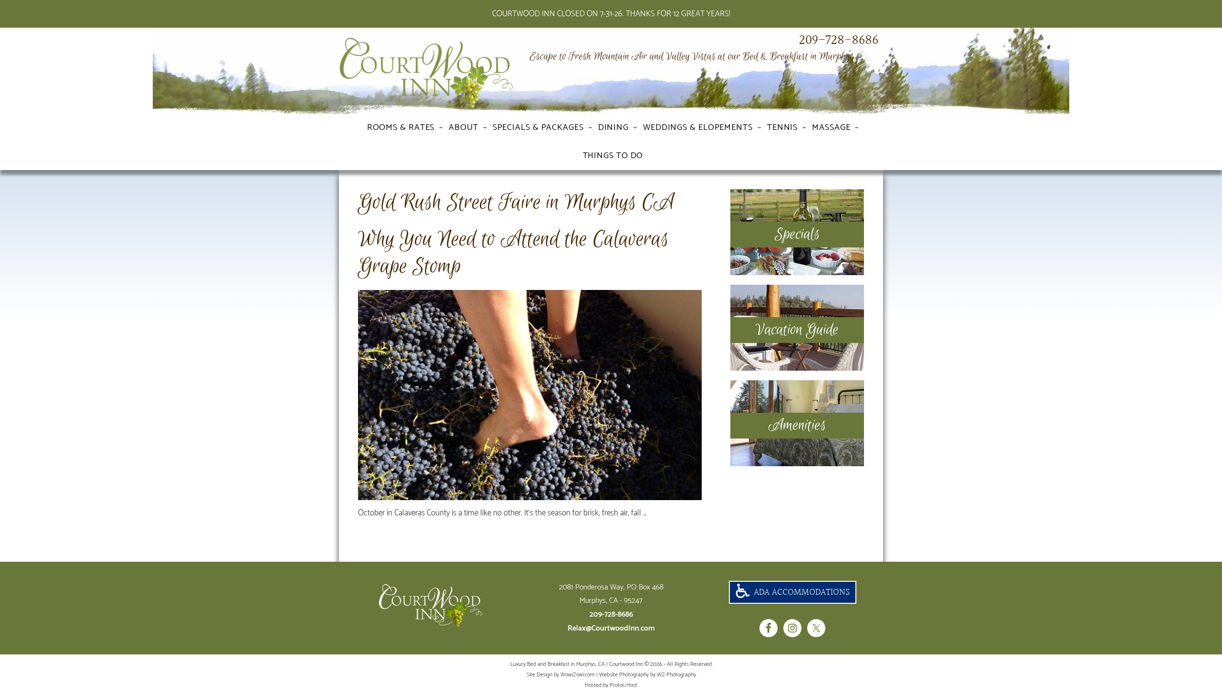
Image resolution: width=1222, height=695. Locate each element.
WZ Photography (676, 674)
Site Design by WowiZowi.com (561, 674)
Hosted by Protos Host (611, 685)
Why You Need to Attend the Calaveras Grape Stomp (513, 253)
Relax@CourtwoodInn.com (611, 628)
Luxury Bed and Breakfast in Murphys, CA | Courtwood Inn (444, 73)
